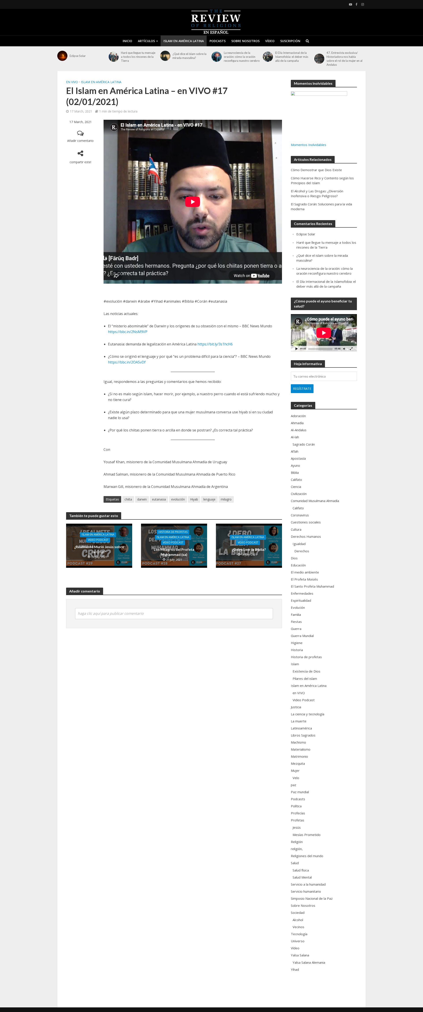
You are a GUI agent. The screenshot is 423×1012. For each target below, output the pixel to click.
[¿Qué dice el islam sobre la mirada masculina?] (165, 56)
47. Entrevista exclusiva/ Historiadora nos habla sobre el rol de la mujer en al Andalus (344, 58)
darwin (142, 499)
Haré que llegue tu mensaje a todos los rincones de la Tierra (138, 56)
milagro (226, 499)
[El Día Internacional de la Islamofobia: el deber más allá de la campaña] (268, 57)
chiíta (128, 499)
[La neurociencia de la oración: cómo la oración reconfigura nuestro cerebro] (217, 57)
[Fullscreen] (351, 348)
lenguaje (209, 499)
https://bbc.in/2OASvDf (127, 362)
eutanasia (159, 499)
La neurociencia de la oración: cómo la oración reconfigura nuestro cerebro (242, 56)
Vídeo (270, 41)
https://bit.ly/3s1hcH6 (215, 344)
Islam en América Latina (183, 41)
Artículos (146, 41)
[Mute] (344, 348)
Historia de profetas (173, 532)
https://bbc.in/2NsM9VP (127, 331)
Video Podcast (98, 540)
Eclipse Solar (78, 56)
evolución (178, 499)
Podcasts (218, 41)
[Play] (296, 348)
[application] (324, 332)
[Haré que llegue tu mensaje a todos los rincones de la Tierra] (114, 57)
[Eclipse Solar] (62, 56)
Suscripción (290, 41)
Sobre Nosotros (245, 41)
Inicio (127, 41)
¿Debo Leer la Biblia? (249, 549)
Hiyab (194, 499)
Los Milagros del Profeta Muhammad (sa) (174, 552)
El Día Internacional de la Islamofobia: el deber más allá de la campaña (291, 56)
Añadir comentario (80, 141)
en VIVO (72, 82)
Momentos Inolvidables (308, 144)
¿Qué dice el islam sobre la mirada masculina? (189, 56)
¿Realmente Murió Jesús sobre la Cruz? (99, 549)
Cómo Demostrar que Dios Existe (316, 170)
